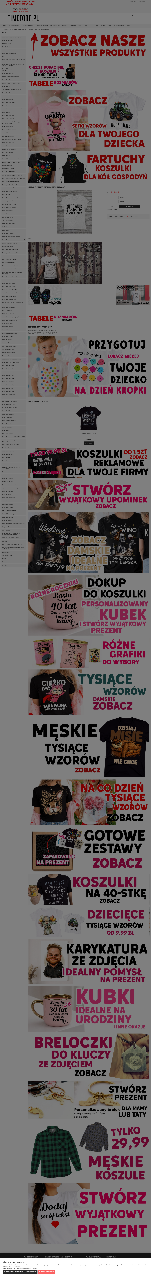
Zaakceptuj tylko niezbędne (13, 1272)
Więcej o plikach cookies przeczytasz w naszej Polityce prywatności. (20, 1268)
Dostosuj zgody (31, 1272)
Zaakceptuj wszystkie (46, 1272)
